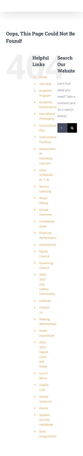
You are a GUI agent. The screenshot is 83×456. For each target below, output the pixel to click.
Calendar (45, 301)
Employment (47, 245)
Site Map (45, 84)
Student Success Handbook (46, 420)
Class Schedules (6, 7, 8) (46, 175)
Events (43, 408)
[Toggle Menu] (74, 6)
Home (43, 77)
